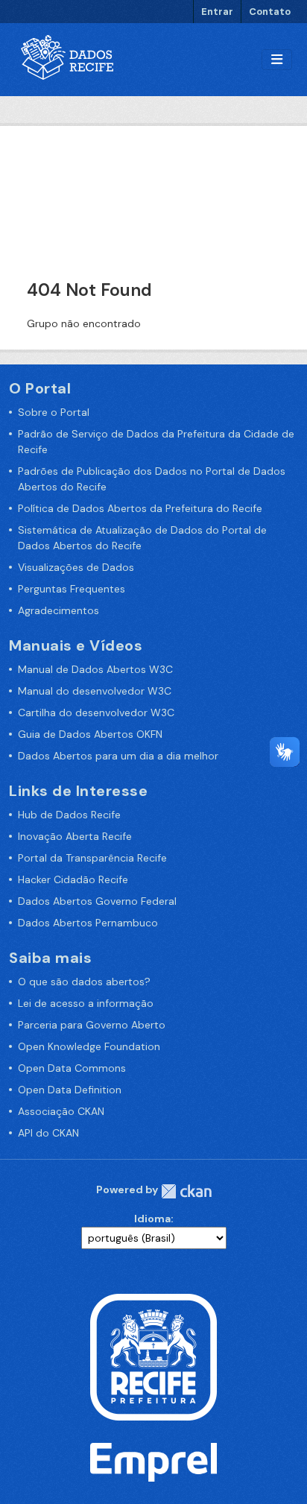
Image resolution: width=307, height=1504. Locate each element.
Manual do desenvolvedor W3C (94, 691)
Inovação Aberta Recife (75, 836)
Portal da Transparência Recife (92, 858)
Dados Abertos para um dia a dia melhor (118, 755)
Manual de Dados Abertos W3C (95, 669)
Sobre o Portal (53, 412)
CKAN (186, 1191)
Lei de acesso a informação (86, 1003)
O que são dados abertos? (84, 981)
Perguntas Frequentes (71, 588)
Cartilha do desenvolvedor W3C (96, 712)
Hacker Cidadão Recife (73, 879)
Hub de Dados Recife (69, 814)
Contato (270, 11)
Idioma (152, 1218)
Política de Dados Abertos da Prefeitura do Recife (140, 508)
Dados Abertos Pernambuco (88, 922)
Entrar (217, 11)
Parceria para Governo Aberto (91, 1024)
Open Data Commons (72, 1068)
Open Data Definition (69, 1089)
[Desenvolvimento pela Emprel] (153, 1461)
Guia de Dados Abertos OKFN (90, 734)
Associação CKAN (61, 1111)
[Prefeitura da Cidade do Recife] (153, 1356)
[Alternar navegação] (277, 60)
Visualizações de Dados (76, 567)
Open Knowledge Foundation (89, 1046)
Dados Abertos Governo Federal (97, 901)
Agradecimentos (58, 610)
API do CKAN (48, 1133)
